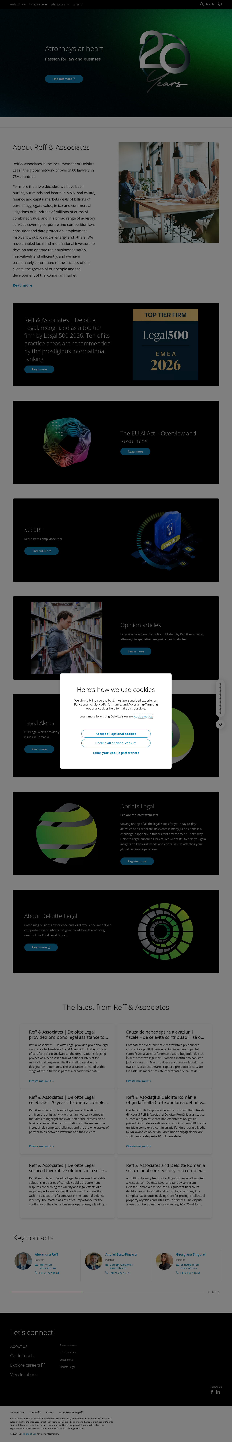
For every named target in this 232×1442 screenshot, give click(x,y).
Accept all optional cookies (116, 734)
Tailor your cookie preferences (116, 753)
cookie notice (143, 716)
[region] (116, 721)
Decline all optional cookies (116, 743)
